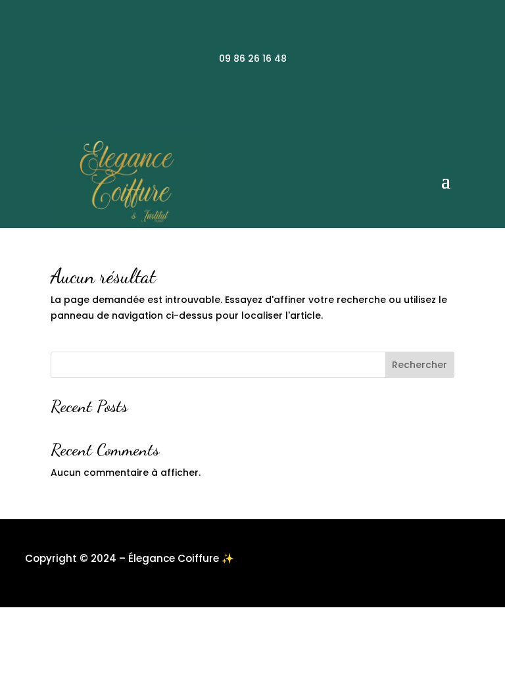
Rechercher (419, 364)
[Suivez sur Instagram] (252, 101)
